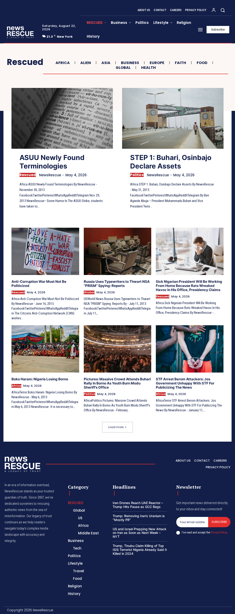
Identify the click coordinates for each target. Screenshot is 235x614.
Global (123, 67)
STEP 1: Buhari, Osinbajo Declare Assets (170, 161)
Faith (180, 63)
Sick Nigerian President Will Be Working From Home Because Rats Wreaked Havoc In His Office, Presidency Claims (189, 285)
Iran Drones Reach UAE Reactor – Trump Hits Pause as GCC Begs (138, 505)
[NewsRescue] (20, 32)
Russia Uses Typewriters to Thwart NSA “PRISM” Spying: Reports (117, 283)
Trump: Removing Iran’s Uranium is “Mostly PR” (139, 518)
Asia (105, 63)
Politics (137, 175)
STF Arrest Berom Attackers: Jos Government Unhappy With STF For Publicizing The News (185, 383)
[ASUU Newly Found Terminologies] (62, 118)
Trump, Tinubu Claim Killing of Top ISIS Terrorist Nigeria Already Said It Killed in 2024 (140, 549)
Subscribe (219, 522)
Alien (85, 63)
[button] (222, 10)
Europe (157, 63)
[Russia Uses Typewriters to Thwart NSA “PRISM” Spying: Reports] (117, 251)
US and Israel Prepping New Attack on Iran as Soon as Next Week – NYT (139, 533)
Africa (63, 63)
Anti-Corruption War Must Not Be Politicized (38, 283)
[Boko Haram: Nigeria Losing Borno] (45, 349)
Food (202, 63)
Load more (115, 427)
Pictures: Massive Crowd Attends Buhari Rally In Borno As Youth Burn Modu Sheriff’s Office (117, 383)
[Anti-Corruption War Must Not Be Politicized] (45, 251)
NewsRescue (50, 175)
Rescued (28, 175)
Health (148, 67)
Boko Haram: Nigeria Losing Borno (39, 379)
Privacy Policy (219, 532)
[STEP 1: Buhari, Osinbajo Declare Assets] (173, 118)
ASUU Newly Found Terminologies (52, 161)
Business (130, 63)
